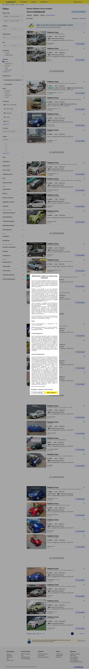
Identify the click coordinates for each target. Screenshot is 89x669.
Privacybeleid (34, 389)
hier (47, 300)
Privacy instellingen (37, 392)
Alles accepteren (51, 392)
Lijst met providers (48, 389)
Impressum (40, 389)
